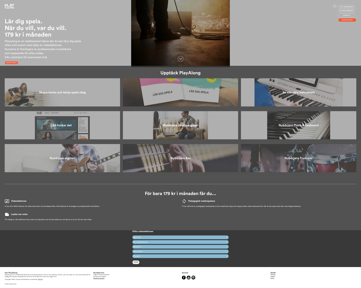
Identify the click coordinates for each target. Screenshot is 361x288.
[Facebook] (184, 277)
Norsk (272, 278)
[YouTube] (188, 277)
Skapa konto (347, 20)
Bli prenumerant (346, 11)
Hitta (136, 262)
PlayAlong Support (98, 278)
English (273, 276)
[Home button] (13, 7)
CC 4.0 (40, 279)
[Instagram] (193, 277)
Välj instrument (346, 7)
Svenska (273, 274)
